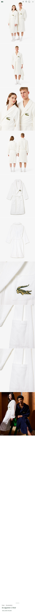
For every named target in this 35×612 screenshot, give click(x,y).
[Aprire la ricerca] (29, 1)
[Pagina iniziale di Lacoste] (2, 2)
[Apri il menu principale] (33, 2)
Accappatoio (9, 605)
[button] (26, 1)
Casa (3, 605)
